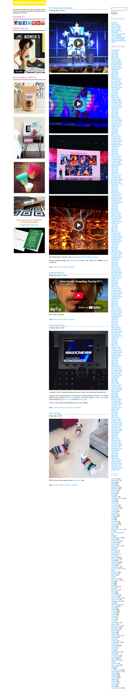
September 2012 (116, 316)
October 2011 (115, 334)
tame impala (115, 660)
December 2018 (116, 197)
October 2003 (115, 466)
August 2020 (115, 166)
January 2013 (115, 310)
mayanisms (115, 600)
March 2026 (115, 58)
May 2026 (114, 55)
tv (112, 668)
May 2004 (114, 455)
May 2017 (114, 228)
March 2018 (115, 212)
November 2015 (116, 254)
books (113, 493)
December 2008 (116, 388)
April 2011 (114, 344)
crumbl (113, 510)
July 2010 (114, 359)
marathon (114, 596)
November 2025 (116, 64)
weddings (114, 676)
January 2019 (115, 195)
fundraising (115, 542)
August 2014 (115, 278)
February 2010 (116, 367)
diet (112, 518)
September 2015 (116, 257)
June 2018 (114, 207)
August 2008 (115, 391)
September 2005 (116, 430)
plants (113, 632)
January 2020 (115, 177)
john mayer (115, 578)
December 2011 (116, 331)
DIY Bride (114, 32)
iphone (113, 575)
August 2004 (115, 450)
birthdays (114, 488)
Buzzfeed (114, 22)
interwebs (114, 573)
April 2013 (114, 305)
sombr (113, 653)
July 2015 (114, 261)
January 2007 (115, 421)
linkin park (114, 586)
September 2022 (116, 125)
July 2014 (114, 280)
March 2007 (115, 417)
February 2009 (116, 385)
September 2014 (116, 277)
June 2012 (114, 321)
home (113, 565)
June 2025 (114, 73)
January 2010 (115, 368)
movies (113, 611)
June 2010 (114, 360)
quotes (113, 637)
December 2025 (116, 63)
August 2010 (115, 357)
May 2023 (114, 113)
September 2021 (116, 145)
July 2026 (114, 51)
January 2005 (115, 442)
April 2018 (114, 210)
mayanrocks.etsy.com (29, 225)
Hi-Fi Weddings (116, 35)
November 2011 (116, 332)
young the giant (116, 688)
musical (113, 616)
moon (113, 608)
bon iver (114, 492)
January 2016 (115, 251)
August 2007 (115, 409)
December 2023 (116, 102)
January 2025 (115, 81)
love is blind (115, 595)
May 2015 (114, 264)
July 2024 (114, 91)
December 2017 (116, 216)
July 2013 (114, 300)
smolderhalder (116, 652)
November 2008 (116, 390)
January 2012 (115, 329)
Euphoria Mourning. (56, 273)
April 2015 (114, 265)
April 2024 (114, 96)
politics (113, 634)
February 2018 (116, 213)
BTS (112, 495)
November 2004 (116, 445)
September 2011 (116, 336)
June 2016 (114, 246)
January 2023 (115, 118)
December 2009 (116, 370)
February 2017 (116, 233)
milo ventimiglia (116, 604)
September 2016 (116, 241)
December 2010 (116, 350)
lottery (113, 591)
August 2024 (115, 89)
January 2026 (115, 61)
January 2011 (115, 349)
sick (112, 650)
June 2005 (114, 434)
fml (112, 536)
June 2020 (114, 169)
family (113, 526)
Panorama (82, 399)
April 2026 (114, 56)
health (113, 560)
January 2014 (115, 290)
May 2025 (114, 74)
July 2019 (114, 185)
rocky (113, 644)
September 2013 (116, 296)
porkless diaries (116, 635)
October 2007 (115, 406)
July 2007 (114, 411)
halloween (114, 557)
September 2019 (116, 184)
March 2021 (115, 154)
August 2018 (115, 203)
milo (112, 603)
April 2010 (114, 363)
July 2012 (114, 319)
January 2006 (115, 427)
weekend (114, 678)
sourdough (114, 657)
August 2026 (115, 50)
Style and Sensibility (117, 39)
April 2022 (114, 133)
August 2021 (115, 146)
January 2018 (115, 215)
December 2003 (116, 463)
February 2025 (116, 79)
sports (113, 658)
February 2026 (116, 60)
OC (112, 621)
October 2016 (115, 239)
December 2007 (116, 403)
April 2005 (114, 437)
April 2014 (114, 285)
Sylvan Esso (69, 397)
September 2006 (116, 426)
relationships (115, 642)
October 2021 (115, 143)
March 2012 (115, 326)
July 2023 (114, 110)
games (113, 547)
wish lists (114, 683)
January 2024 (115, 100)
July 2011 (114, 339)
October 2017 (115, 220)
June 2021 (114, 149)
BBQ (112, 484)
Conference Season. (57, 325)
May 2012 (114, 323)
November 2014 (116, 274)
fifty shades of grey (117, 529)
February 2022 (116, 136)
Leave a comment (69, 267)
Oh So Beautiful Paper (118, 37)
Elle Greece (115, 24)
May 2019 (114, 189)
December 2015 (116, 252)
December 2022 (116, 120)
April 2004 (114, 457)
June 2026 (114, 53)
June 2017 (114, 226)
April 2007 (114, 416)
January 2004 (115, 461)
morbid (113, 609)
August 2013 (115, 298)
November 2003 (116, 465)
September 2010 (116, 355)
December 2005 (116, 429)
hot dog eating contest (118, 568)
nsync (113, 619)
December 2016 (116, 236)
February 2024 (116, 99)
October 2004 (115, 447)
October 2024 (115, 86)
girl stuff (113, 552)
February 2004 (116, 460)
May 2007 (114, 414)
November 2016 (116, 238)
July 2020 (114, 167)
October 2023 (115, 105)
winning (113, 681)
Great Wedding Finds (118, 34)
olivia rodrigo (115, 622)
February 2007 (116, 419)
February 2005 (116, 440)
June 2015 (114, 262)
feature (113, 528)
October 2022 (115, 123)
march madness (116, 598)
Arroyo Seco (67, 399)
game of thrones (116, 546)
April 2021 (114, 153)
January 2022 (115, 138)
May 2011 (114, 342)
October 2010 (115, 354)
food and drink (116, 537)
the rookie (114, 663)
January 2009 (115, 386)
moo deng (114, 606)
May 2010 (114, 362)
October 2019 (115, 182)
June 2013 (114, 301)
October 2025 (115, 66)
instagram (114, 572)
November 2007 (116, 404)
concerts (56, 407)
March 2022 (115, 135)
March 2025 (115, 78)
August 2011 (115, 337)
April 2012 (114, 324)
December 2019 (116, 179)
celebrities (114, 497)
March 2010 (115, 365)
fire (112, 531)
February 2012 (116, 328)
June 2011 (114, 341)
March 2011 (115, 345)
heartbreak (115, 562)
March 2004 (115, 458)
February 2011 (116, 347)
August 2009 (115, 377)
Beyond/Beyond (116, 31)
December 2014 (116, 272)
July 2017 (114, 225)
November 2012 (116, 313)
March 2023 (115, 117)
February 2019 (116, 194)
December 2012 (116, 311)
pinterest (114, 631)
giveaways (114, 554)
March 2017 (115, 231)
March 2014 (115, 287)
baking (113, 482)
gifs (112, 549)
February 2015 (116, 269)
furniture (114, 544)
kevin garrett (115, 580)
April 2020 (114, 172)
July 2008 (114, 393)
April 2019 (114, 190)
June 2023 (114, 112)
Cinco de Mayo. (55, 413)
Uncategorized (116, 670)
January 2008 (115, 401)
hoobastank (115, 567)
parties (113, 624)
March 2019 (115, 192)
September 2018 (116, 202)
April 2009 (114, 381)
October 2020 (115, 163)
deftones (114, 515)
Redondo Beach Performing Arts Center (85, 257)
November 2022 (116, 122)
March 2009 (115, 383)
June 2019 (114, 187)
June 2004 (114, 453)
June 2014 (114, 282)
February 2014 (116, 288)
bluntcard (114, 490)
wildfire (113, 680)
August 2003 (115, 470)
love (112, 593)
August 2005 (115, 432)
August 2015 (115, 259)
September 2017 (116, 221)
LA (112, 583)
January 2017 (115, 234)
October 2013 (115, 295)
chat (112, 500)
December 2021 (116, 140)
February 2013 (116, 308)
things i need (115, 665)
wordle (113, 684)
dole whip (114, 521)
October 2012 (115, 314)
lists (112, 588)
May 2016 (114, 247)
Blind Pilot (80, 397)
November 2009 (116, 372)
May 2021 (114, 151)
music (59, 319)
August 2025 (115, 69)
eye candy (114, 524)
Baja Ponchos (77, 480)
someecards (115, 655)
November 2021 (116, 141)
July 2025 (114, 71)
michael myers (116, 601)
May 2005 (114, 435)
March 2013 (115, 306)
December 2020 (116, 159)
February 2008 (116, 399)
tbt (112, 662)
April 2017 (114, 229)
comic (113, 503)
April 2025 (114, 76)
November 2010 (116, 352)
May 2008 (114, 394)
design (113, 516)
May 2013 (114, 303)
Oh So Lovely (115, 29)
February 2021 (116, 156)
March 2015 (115, 267)
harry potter (115, 559)
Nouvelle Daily (116, 27)
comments (114, 505)
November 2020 (116, 161)
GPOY (113, 555)
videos (55, 267)
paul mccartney (116, 626)
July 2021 (114, 148)
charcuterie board (117, 498)
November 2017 (116, 218)
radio (113, 639)
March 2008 (115, 398)
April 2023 (114, 115)
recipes (113, 640)
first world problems (117, 533)
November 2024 (116, 84)
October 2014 (115, 275)
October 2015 (115, 256)
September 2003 (116, 468)
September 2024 (116, 87)
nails (112, 617)
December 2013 (116, 292)
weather (114, 675)
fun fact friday (115, 541)
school (113, 649)
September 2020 (116, 164)
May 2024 (114, 94)
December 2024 (116, 82)
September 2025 (116, 68)
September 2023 (116, 107)
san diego (114, 645)
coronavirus (115, 508)
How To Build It (116, 26)
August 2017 (115, 223)
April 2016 (114, 249)
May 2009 (114, 380)
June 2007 (114, 412)
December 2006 (116, 422)
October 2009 (115, 373)
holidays (61, 485)
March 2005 (115, 439)
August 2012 (115, 318)
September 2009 (116, 375)
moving (113, 613)
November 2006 (116, 424)
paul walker (115, 627)
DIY (112, 519)
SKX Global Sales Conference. (61, 8)
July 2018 (114, 205)
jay (112, 577)
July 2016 (114, 244)
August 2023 (115, 109)
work (59, 267)
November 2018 (116, 198)
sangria (113, 647)
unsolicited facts (116, 671)
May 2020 (114, 171)
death (55, 319)
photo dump (115, 629)
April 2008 (114, 396)
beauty (113, 485)
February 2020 (116, 176)
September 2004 (116, 448)
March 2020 (115, 174)
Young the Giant (99, 397)
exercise (114, 523)
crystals (114, 511)
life (112, 585)
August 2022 (115, 127)
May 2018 (114, 208)
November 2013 (116, 293)
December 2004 (116, 443)
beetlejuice (114, 487)
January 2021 (115, 158)
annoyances (115, 480)
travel (113, 666)
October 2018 (115, 200)
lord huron (114, 590)
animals (55, 485)
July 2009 (114, 378)
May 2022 (114, 131)
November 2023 (116, 104)
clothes (113, 501)
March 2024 (115, 97)
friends (113, 539)
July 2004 (114, 452)
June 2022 (114, 130)
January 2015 (115, 270)
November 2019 (116, 180)
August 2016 (115, 243)
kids (112, 582)
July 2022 (114, 128)
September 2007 (116, 408)
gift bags (114, 550)
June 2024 (114, 92)
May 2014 (114, 283)
